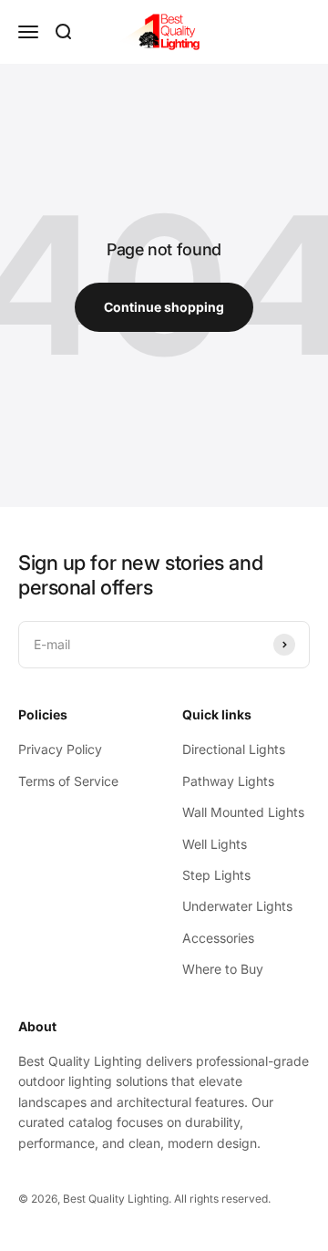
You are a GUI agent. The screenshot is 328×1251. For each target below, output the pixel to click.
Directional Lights (233, 749)
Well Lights (214, 844)
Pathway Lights (228, 781)
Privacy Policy (60, 749)
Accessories (218, 938)
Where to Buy (222, 969)
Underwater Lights (237, 906)
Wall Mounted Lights (243, 812)
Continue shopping (164, 307)
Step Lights (216, 875)
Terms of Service (68, 781)
